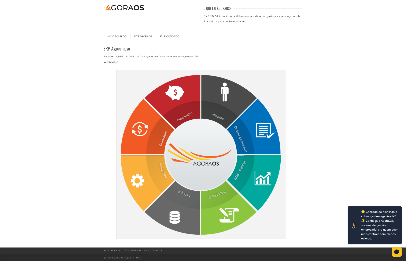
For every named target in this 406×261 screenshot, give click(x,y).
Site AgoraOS (143, 36)
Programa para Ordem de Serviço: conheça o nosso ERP (171, 56)
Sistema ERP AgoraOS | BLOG (127, 257)
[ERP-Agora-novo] (201, 154)
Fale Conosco (169, 36)
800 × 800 (135, 56)
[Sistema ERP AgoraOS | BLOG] (124, 9)
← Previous (111, 62)
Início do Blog (116, 36)
